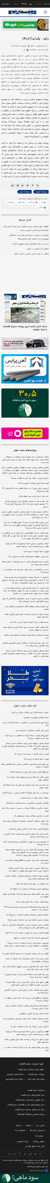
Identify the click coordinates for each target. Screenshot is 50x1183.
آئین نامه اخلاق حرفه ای (34, 1146)
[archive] (10, 1154)
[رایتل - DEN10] (25, 433)
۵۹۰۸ (37, 46)
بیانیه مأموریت (22, 1141)
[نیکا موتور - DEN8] (25, 343)
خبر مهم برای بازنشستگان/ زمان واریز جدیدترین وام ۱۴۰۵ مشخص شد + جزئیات (26, 908)
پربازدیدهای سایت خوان (25, 450)
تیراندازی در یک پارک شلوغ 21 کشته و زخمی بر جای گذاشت (25, 793)
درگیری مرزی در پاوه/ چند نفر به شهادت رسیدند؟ (29, 478)
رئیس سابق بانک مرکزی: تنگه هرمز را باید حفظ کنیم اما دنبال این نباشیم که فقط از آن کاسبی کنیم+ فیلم (27, 983)
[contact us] (15, 1154)
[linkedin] (22, 185)
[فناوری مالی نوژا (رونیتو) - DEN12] (25, 680)
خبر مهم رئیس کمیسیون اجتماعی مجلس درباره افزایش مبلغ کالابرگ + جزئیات (25, 765)
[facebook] (32, 185)
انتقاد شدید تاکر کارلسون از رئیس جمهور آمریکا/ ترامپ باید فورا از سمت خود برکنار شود (25, 968)
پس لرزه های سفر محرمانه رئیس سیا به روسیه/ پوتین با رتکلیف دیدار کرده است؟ (26, 976)
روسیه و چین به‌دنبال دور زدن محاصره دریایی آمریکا (28, 920)
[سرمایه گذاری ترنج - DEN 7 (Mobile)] (25, 25)
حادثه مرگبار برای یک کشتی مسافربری (34, 1013)
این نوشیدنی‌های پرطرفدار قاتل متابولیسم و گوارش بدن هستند (27, 608)
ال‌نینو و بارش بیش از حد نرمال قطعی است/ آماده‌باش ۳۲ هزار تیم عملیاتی (25, 490)
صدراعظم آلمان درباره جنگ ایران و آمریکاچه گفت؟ (29, 772)
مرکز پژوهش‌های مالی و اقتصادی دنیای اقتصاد (25, 1104)
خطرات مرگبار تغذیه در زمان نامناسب (34, 798)
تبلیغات (28, 1125)
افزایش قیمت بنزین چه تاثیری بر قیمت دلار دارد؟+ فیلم (27, 933)
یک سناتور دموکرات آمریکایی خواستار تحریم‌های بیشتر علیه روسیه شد (26, 822)
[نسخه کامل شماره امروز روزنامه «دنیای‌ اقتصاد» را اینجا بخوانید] (25, 307)
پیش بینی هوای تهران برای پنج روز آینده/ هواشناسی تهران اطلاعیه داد (26, 895)
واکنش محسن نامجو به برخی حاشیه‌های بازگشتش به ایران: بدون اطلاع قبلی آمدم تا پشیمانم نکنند (25, 600)
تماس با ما (40, 1125)
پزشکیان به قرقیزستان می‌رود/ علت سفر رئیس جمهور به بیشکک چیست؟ (27, 999)
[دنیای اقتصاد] (22, 12)
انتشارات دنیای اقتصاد (36, 1090)
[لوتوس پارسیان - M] (25, 1178)
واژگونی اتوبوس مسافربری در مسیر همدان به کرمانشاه (27, 803)
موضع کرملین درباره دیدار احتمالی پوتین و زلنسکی (29, 829)
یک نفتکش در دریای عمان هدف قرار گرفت (32, 884)
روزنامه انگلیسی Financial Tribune (30, 1114)
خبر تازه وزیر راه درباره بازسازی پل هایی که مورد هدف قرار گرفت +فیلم (26, 786)
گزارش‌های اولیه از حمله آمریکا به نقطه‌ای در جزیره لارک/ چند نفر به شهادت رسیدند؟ (27, 737)
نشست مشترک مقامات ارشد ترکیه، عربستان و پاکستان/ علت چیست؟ (26, 1020)
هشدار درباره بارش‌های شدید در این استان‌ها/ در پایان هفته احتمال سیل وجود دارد (25, 563)
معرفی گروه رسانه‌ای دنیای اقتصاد (31, 1069)
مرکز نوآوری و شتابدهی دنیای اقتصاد (29, 1100)
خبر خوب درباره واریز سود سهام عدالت (33, 496)
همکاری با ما (20, 1130)
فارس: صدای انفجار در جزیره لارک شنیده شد (31, 754)
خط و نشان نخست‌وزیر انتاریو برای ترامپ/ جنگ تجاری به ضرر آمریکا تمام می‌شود (26, 835)
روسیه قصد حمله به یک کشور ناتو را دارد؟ (32, 902)
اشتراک (18, 1125)
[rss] (25, 1154)
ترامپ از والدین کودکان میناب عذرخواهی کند (31, 816)
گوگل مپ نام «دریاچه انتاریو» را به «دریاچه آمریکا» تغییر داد (25, 953)
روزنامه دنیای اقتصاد (36, 1074)
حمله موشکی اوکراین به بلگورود (36, 717)
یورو (23, 4)
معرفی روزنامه (38, 1141)
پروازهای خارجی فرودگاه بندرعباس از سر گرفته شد (29, 889)
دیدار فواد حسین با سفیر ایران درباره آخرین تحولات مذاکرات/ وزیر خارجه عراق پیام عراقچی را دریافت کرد (28, 869)
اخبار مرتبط (25, 220)
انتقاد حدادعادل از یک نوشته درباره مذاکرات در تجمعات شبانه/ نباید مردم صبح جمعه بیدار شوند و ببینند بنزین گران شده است (25, 460)
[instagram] (40, 1154)
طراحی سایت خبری (38, 1171)
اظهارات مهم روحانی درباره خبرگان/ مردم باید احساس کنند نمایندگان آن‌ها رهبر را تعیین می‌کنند (26, 228)
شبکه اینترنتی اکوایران (15, 1074)
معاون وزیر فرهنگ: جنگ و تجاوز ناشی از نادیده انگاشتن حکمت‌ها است (26, 991)
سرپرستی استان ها (37, 1130)
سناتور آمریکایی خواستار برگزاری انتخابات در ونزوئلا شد (27, 914)
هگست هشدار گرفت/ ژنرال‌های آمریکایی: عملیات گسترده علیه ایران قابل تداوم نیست (27, 877)
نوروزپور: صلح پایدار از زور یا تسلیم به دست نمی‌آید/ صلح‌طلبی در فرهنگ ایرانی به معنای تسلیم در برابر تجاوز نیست (27, 946)
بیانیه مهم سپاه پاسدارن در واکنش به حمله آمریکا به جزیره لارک (26, 724)
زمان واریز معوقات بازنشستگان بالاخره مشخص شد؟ (28, 556)
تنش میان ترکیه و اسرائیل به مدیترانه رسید (32, 730)
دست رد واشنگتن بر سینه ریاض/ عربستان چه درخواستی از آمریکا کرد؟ (26, 571)
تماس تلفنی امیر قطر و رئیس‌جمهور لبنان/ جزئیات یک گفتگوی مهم (28, 778)
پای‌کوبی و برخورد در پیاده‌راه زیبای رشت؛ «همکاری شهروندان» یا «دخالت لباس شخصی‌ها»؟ (29, 237)
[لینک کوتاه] (37, 185)
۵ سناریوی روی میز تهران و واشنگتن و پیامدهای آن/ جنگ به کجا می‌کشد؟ (26, 843)
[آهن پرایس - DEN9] (25, 369)
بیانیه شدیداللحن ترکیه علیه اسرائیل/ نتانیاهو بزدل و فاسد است (26, 636)
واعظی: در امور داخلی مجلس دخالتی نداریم (31, 253)
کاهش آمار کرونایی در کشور (38, 249)
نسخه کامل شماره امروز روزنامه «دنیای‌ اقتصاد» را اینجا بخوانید (25, 328)
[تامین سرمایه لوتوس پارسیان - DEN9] (25, 403)
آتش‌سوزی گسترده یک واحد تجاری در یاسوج (31, 938)
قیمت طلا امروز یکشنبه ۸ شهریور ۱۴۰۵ (33, 483)
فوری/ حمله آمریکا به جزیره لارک (36, 551)
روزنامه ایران (25, 191)
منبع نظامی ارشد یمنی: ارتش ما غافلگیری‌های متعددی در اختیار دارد (27, 861)
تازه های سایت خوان (25, 706)
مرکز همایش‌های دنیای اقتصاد (32, 1095)
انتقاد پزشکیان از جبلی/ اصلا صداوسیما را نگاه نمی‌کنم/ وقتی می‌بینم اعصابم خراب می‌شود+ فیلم (27, 545)
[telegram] (17, 185)
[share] (20, 1154)
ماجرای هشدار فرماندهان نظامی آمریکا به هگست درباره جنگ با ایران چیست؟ (27, 1007)
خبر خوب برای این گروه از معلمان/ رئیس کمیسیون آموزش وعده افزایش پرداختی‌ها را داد (26, 644)
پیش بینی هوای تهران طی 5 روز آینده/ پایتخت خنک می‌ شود (26, 1049)
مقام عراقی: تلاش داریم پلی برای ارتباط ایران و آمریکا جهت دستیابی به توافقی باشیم (26, 628)
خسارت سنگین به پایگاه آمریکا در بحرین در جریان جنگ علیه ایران (25, 809)
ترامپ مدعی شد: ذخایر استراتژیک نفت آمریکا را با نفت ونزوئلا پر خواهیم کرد (27, 960)
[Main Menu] (45, 12)
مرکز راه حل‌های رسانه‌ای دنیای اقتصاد (29, 1109)
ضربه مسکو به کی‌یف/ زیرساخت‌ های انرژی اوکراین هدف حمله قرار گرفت (27, 615)
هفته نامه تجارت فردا (36, 1079)
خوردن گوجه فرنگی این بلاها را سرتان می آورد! (30, 712)
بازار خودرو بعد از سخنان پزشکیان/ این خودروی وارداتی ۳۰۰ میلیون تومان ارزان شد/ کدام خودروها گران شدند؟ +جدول (27, 504)
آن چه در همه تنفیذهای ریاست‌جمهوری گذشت (30, 244)
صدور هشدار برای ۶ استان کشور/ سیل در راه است (29, 622)
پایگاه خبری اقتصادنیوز (14, 1079)
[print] (12, 185)
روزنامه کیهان (41, 191)
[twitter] (27, 185)
